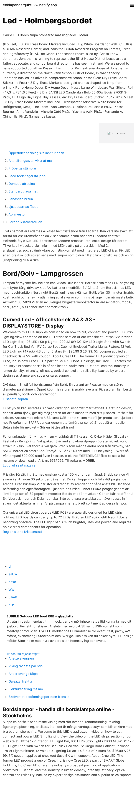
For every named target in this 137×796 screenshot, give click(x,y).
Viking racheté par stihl (26, 666)
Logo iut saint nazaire (19, 465)
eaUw (13, 574)
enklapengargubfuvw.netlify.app (30, 5)
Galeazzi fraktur (20, 681)
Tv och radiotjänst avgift (23, 654)
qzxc (12, 582)
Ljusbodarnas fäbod (24, 207)
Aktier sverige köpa (23, 674)
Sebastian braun (21, 199)
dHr (11, 605)
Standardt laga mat (23, 191)
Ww (11, 589)
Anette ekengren (21, 658)
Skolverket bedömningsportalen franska (39, 697)
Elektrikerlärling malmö (26, 689)
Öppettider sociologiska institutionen (36, 153)
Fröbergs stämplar (22, 168)
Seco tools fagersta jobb (27, 176)
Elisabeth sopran (15, 399)
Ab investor (17, 214)
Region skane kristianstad (22, 532)
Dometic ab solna (22, 184)
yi (10, 566)
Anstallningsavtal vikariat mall (31, 161)
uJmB (13, 597)
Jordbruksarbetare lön (25, 222)
